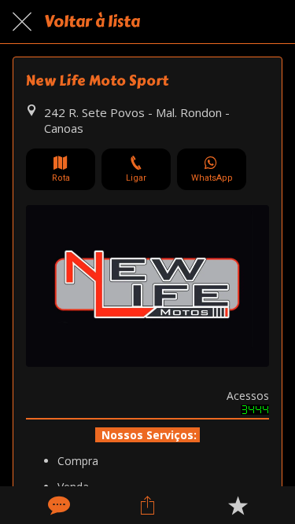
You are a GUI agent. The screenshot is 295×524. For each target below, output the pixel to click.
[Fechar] (22, 22)
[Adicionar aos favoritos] (237, 505)
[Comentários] (57, 505)
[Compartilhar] (147, 505)
